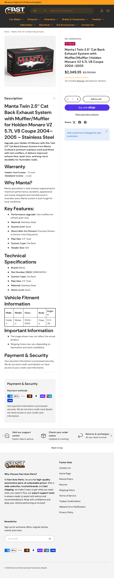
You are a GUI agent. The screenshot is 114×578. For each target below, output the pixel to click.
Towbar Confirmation (69, 501)
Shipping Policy (67, 490)
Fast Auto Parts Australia (20, 568)
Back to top (57, 448)
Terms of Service (67, 495)
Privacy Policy (66, 512)
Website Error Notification (72, 506)
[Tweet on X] (74, 122)
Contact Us (87, 24)
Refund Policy (66, 479)
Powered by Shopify (39, 568)
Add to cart (96, 99)
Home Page (65, 473)
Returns (63, 484)
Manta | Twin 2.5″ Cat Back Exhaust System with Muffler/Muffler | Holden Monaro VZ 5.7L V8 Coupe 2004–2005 (28, 32)
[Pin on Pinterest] (85, 122)
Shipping (80, 81)
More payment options (87, 114)
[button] (108, 10)
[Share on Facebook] (79, 122)
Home (6, 32)
